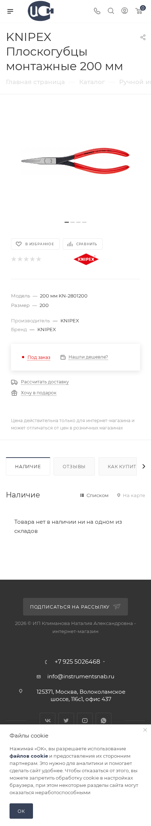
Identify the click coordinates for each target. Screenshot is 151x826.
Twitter (66, 720)
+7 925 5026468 (77, 662)
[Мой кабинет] (124, 11)
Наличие (28, 466)
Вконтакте (47, 720)
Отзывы (74, 466)
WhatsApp (103, 720)
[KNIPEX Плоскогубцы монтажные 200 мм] (75, 161)
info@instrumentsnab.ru (80, 676)
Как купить (124, 466)
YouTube (85, 720)
